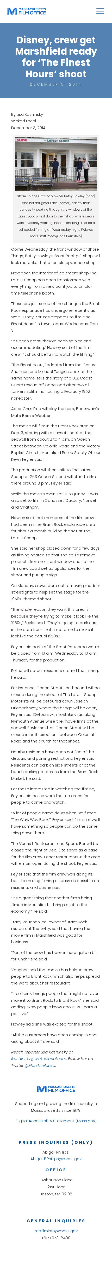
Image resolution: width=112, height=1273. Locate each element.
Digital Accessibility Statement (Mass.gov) (56, 1121)
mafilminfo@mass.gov (56, 1231)
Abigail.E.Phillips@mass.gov (56, 1158)
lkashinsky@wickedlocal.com (38, 1058)
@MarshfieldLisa (39, 1065)
